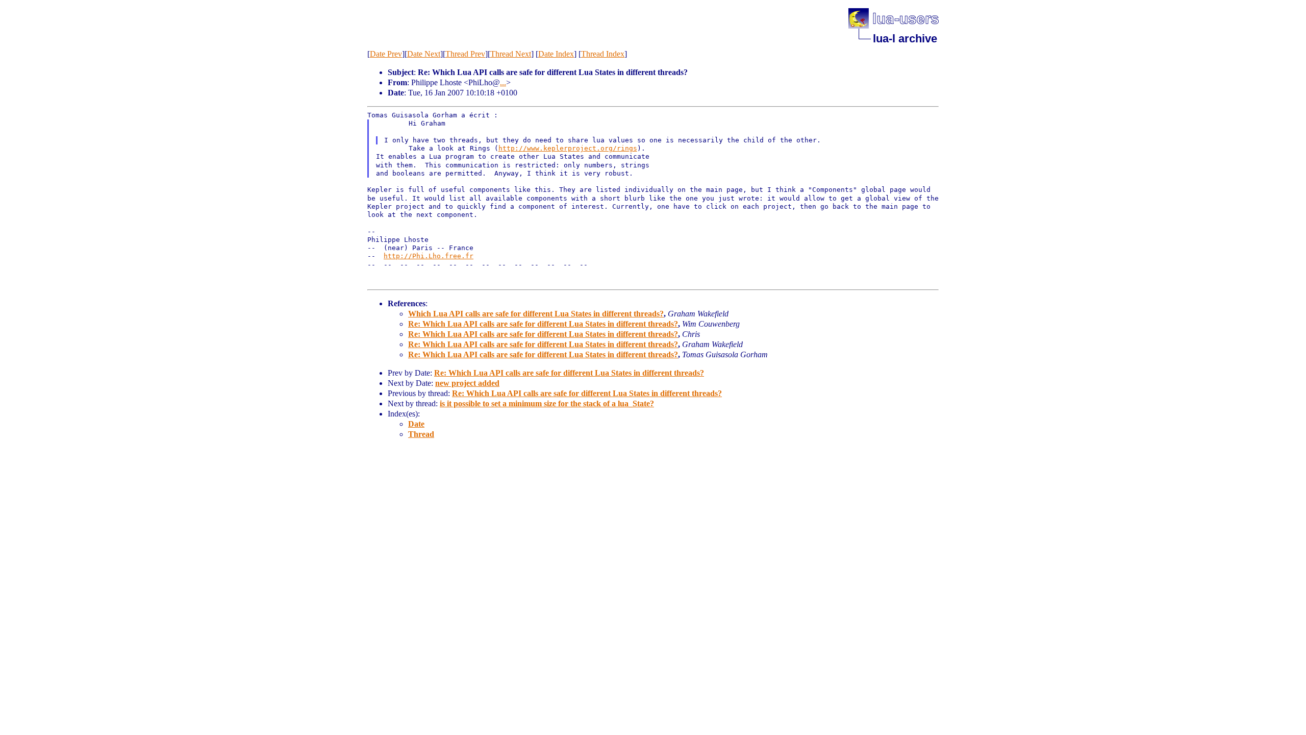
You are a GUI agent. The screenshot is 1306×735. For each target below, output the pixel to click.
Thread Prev (465, 54)
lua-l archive (905, 38)
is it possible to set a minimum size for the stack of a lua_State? (547, 403)
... (503, 82)
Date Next (423, 54)
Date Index (556, 54)
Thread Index (602, 54)
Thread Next (510, 54)
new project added (467, 383)
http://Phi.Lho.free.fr (428, 256)
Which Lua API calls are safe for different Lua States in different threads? (536, 313)
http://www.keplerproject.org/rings (567, 148)
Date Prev (386, 54)
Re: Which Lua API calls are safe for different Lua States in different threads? (543, 324)
